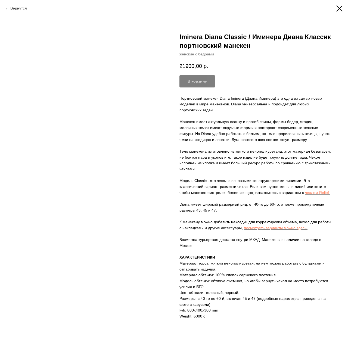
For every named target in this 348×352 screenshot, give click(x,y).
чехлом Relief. (317, 192)
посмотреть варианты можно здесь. (275, 228)
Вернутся (18, 8)
